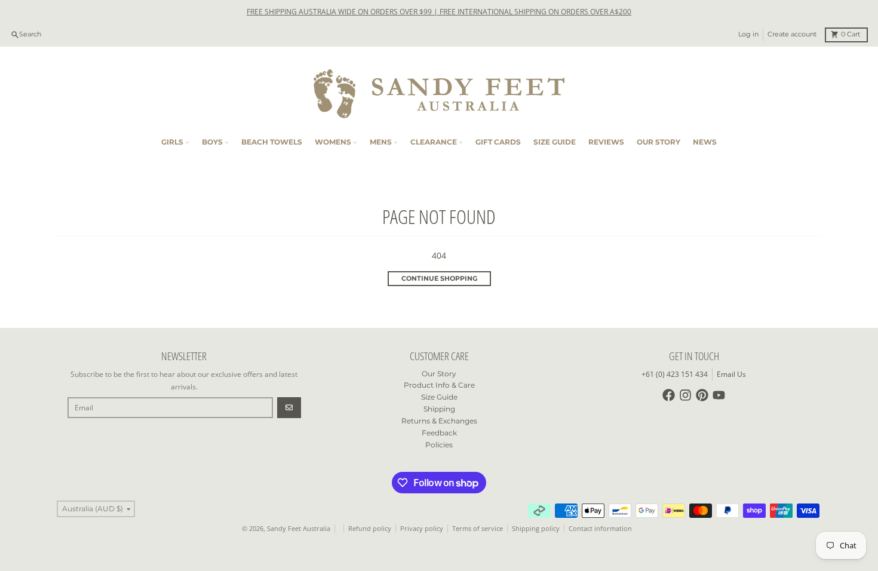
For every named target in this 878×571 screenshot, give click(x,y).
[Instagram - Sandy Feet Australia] (685, 395)
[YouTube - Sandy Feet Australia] (719, 395)
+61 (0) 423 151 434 (674, 374)
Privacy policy (421, 528)
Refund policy (369, 528)
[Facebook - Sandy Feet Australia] (668, 395)
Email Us (731, 374)
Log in (748, 34)
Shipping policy (536, 528)
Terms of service (477, 528)
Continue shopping (439, 279)
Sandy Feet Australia (298, 528)
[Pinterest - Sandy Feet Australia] (702, 395)
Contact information (600, 528)
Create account (792, 34)
